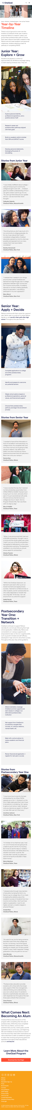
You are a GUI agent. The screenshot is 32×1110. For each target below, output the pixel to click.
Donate (3, 1080)
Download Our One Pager (16, 1060)
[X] (2, 1075)
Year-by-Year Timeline (24, 21)
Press (2, 1083)
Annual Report (5, 1089)
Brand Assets (5, 1085)
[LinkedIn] (11, 1075)
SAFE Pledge (4, 1091)
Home (2, 21)
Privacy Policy (5, 1093)
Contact (3, 1087)
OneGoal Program (14, 21)
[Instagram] (8, 1075)
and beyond (10, 1041)
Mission (3, 1078)
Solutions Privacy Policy (7, 1099)
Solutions (7, 21)
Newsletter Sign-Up (6, 1081)
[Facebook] (5, 1075)
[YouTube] (14, 1075)
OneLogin (4, 1101)
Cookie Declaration (6, 1097)
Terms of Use (4, 1095)
